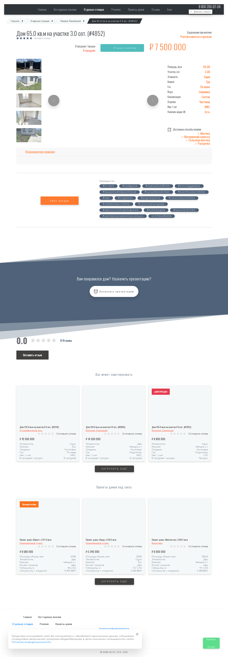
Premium (116, 10)
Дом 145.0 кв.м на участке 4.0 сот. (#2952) (171, 427)
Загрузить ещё (114, 469)
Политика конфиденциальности (114, 628)
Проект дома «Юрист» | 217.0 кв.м (35, 539)
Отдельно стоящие (94, 10)
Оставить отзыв (42, 38)
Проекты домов (136, 10)
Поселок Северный (97, 430)
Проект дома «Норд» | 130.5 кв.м (101, 539)
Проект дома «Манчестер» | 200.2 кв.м (170, 539)
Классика (157, 543)
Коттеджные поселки (65, 10)
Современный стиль (31, 543)
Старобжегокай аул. (31, 430)
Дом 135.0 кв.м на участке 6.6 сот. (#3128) (39, 427)
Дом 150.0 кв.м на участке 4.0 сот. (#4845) (105, 427)
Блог (169, 10)
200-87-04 (209, 6)
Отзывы (156, 10)
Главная (42, 10)
